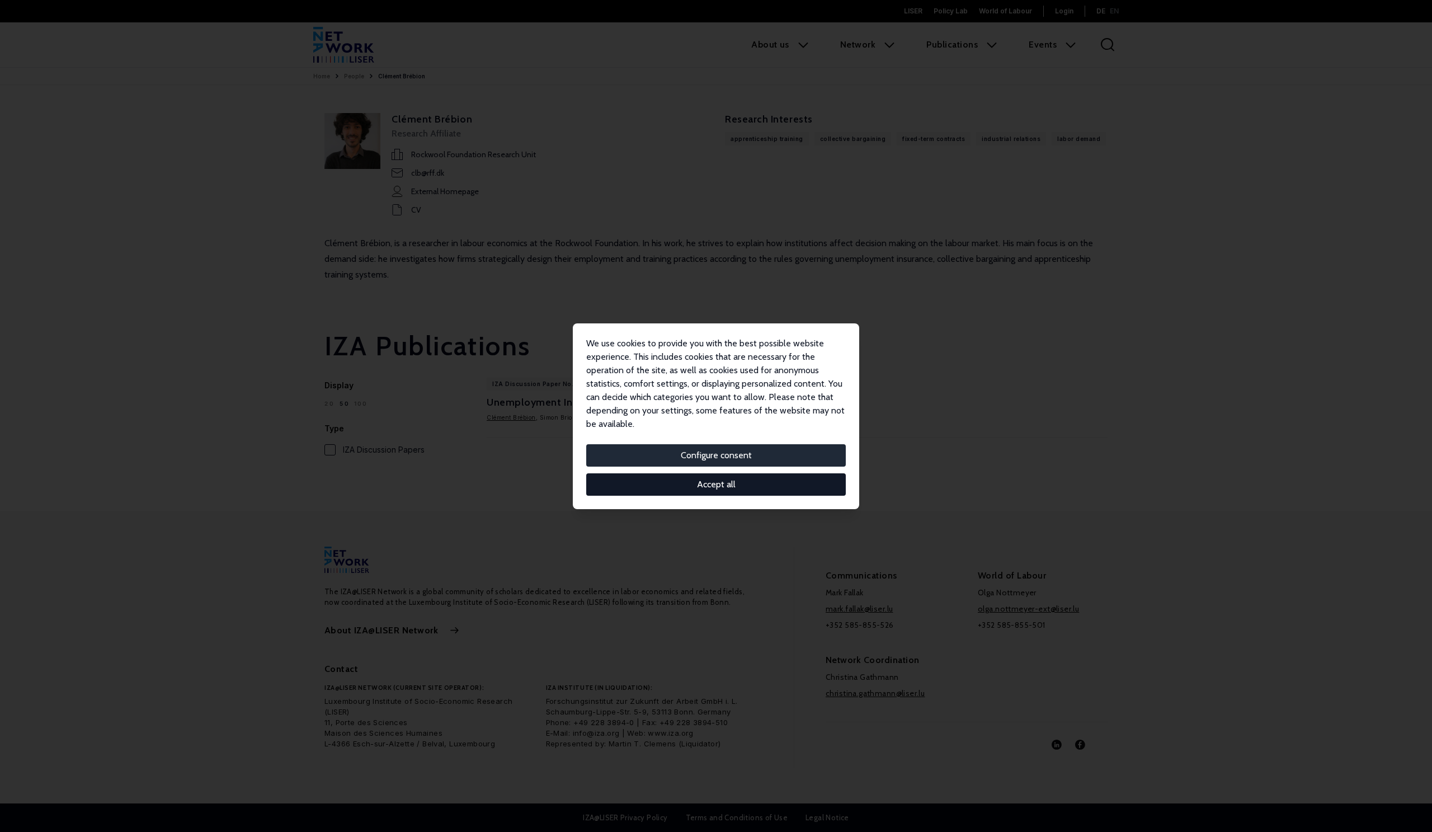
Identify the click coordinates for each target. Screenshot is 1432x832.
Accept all (716, 484)
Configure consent (716, 455)
